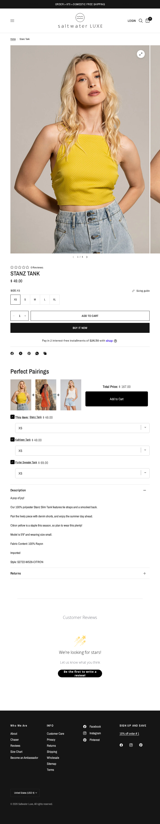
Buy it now (80, 328)
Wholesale (53, 757)
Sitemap (51, 763)
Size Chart (16, 751)
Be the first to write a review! (80, 673)
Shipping (52, 751)
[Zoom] (141, 54)
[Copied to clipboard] (45, 353)
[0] (147, 21)
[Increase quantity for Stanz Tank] (25, 316)
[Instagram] (134, 745)
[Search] (140, 21)
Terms (50, 769)
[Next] (86, 257)
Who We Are (18, 725)
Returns (15, 573)
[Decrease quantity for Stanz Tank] (14, 316)
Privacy (51, 739)
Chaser (14, 739)
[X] (21, 353)
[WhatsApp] (37, 353)
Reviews (15, 745)
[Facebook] (12, 353)
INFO (50, 725)
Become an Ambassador (24, 757)
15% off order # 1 (129, 733)
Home (13, 39)
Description (18, 490)
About (13, 733)
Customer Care (55, 733)
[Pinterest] (30, 353)
